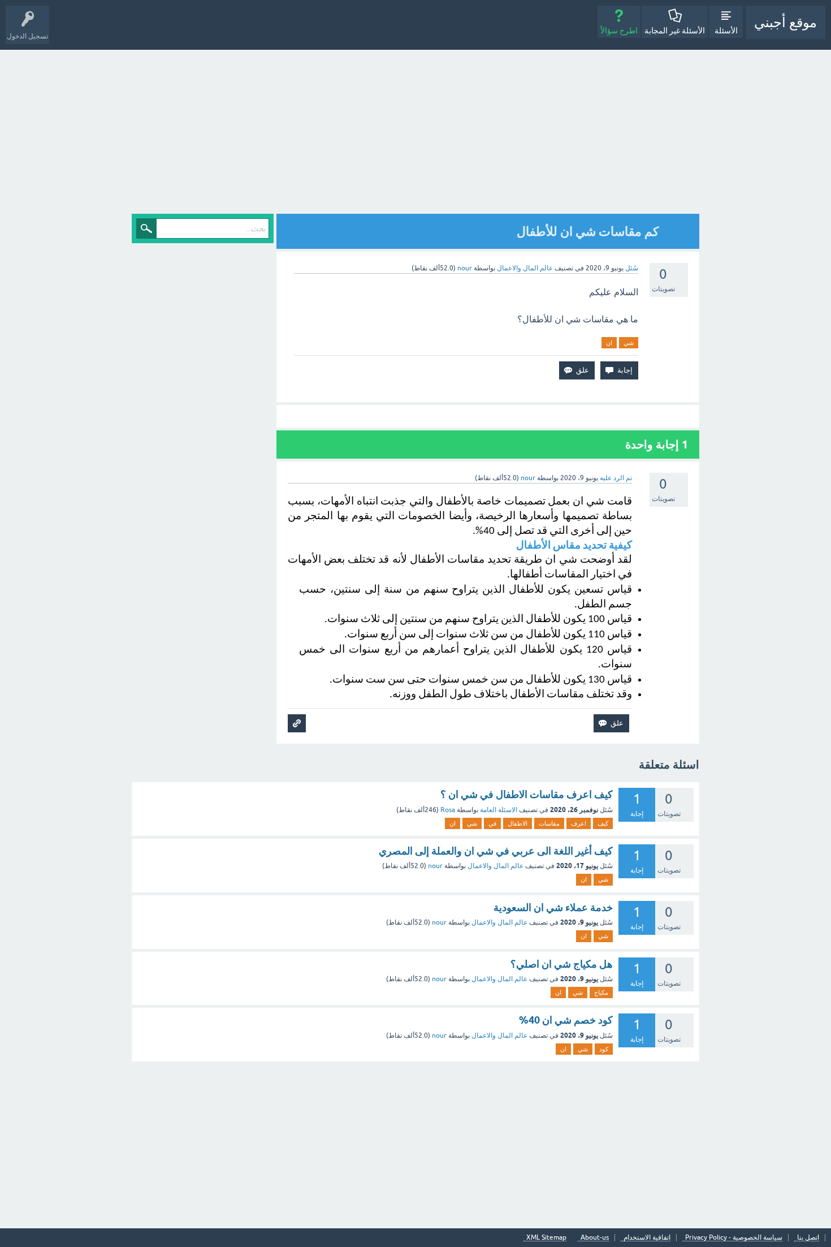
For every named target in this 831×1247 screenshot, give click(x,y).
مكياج (601, 992)
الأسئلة (726, 30)
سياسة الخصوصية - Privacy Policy (733, 1237)
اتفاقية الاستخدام (647, 1237)
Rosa (447, 810)
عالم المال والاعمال (525, 268)
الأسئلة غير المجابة (674, 30)
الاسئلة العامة (498, 810)
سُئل (631, 268)
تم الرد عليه (616, 478)
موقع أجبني (785, 22)
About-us (595, 1237)
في (492, 823)
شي (629, 342)
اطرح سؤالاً (619, 30)
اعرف (578, 823)
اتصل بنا (808, 1237)
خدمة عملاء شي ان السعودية (553, 907)
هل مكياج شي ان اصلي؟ (561, 964)
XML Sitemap (546, 1237)
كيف (603, 823)
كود (603, 1049)
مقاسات (549, 823)
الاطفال (517, 823)
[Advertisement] (415, 134)
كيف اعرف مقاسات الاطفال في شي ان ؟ (526, 794)
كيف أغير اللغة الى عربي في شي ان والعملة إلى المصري (496, 851)
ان (609, 342)
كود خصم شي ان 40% (566, 1020)
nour (435, 866)
